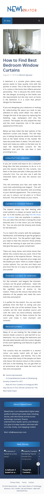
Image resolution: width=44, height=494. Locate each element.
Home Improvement (14, 375)
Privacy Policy (15, 482)
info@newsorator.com (17, 432)
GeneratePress (22, 491)
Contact (31, 482)
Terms (24, 482)
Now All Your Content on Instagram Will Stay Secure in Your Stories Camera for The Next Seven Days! (20, 387)
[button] (39, 20)
